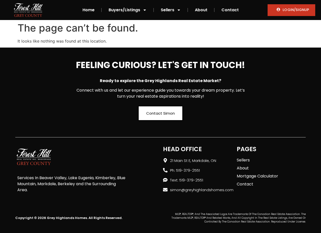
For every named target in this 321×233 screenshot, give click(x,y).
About (201, 10)
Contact (230, 10)
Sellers (167, 10)
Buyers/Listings (124, 10)
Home (89, 10)
